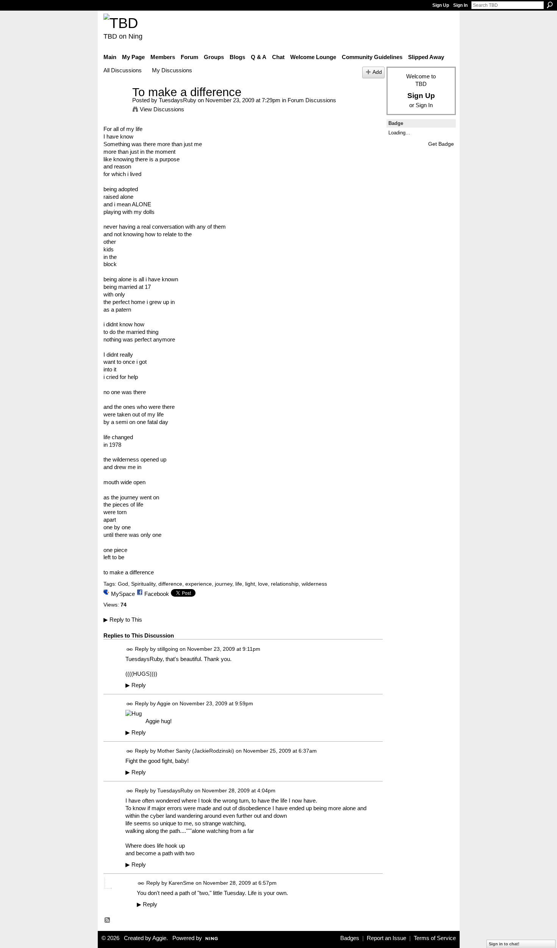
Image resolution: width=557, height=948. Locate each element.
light (250, 584)
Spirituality (143, 584)
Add (377, 72)
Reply (135, 685)
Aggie (164, 704)
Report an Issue (386, 938)
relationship (285, 584)
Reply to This (122, 619)
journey (223, 584)
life (238, 584)
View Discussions (162, 109)
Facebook (156, 594)
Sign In (460, 5)
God (123, 584)
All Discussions (122, 70)
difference (170, 584)
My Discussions (172, 70)
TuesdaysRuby (177, 100)
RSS (107, 920)
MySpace (123, 594)
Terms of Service (435, 938)
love (263, 584)
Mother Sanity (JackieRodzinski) (195, 751)
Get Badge (441, 144)
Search (550, 5)
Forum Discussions (312, 100)
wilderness (314, 584)
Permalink (129, 649)
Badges (349, 938)
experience (198, 584)
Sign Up (440, 5)
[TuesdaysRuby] (115, 106)
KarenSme (181, 883)
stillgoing (167, 649)
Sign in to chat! (504, 944)
